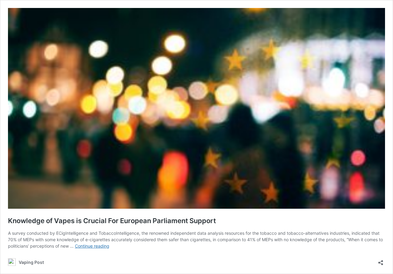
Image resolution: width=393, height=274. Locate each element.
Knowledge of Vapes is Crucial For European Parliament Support (112, 221)
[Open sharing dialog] (380, 260)
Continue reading (92, 246)
